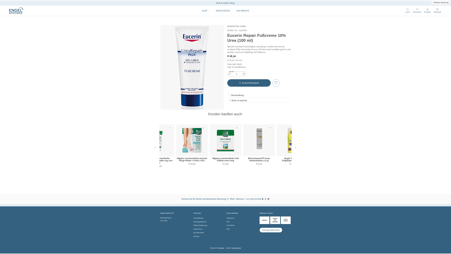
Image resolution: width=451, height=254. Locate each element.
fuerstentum (236, 248)
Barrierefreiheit (198, 233)
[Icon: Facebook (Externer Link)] (263, 199)
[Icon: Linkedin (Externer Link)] (268, 199)
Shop (205, 11)
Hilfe (228, 229)
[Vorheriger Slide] (155, 148)
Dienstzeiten (223, 11)
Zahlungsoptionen (199, 222)
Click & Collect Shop (225, 3)
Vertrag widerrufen (271, 230)
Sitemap (196, 236)
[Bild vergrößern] (192, 67)
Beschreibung (237, 95)
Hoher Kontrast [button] (442, 2)
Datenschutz (197, 229)
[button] (407, 11)
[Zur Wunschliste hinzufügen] (276, 83)
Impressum (230, 218)
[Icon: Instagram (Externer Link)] (265, 199)
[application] (249, 83)
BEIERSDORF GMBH (236, 26)
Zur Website (241, 12)
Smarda (221, 248)
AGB (227, 222)
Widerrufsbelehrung (200, 225)
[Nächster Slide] (296, 148)
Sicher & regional (239, 100)
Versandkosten (198, 218)
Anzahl (231, 71)
